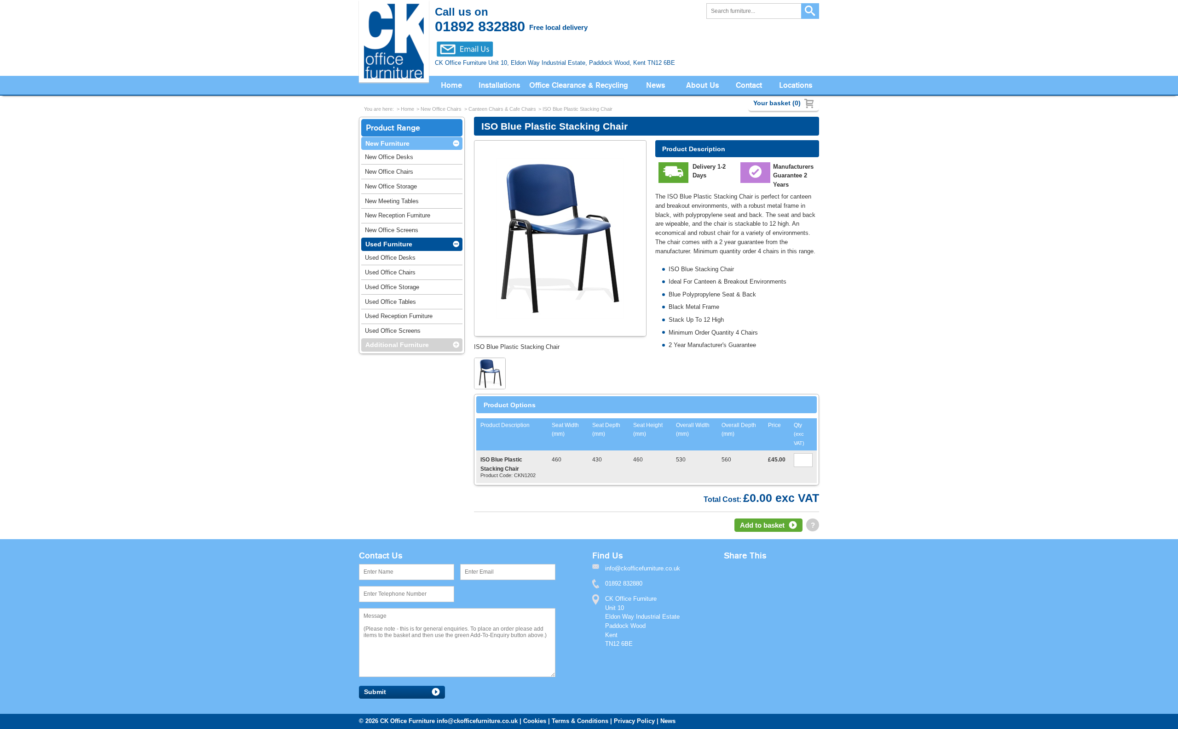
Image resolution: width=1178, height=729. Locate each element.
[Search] (810, 11)
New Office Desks (389, 157)
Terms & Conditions (580, 721)
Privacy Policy (634, 721)
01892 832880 (623, 583)
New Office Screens (391, 230)
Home (451, 85)
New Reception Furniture (397, 215)
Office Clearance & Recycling (578, 85)
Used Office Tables (390, 301)
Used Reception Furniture (399, 316)
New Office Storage (391, 186)
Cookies (534, 721)
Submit (375, 692)
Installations (499, 85)
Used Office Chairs (390, 272)
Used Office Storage (392, 287)
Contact (749, 85)
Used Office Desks (390, 257)
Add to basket (762, 525)
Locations (796, 85)
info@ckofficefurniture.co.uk (477, 721)
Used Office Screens (393, 330)
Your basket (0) (777, 103)
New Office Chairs (441, 109)
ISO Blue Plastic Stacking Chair (577, 109)
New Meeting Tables (392, 201)
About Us (702, 85)
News (655, 85)
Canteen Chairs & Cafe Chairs (502, 109)
